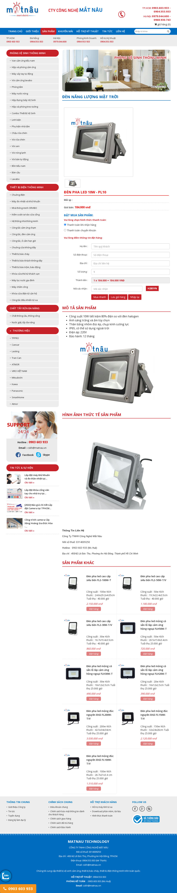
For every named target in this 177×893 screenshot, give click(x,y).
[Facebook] (135, 808)
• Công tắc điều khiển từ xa (24, 300)
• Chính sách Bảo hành (59, 827)
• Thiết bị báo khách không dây (26, 260)
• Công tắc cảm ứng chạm (23, 227)
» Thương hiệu (20, 330)
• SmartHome (17, 397)
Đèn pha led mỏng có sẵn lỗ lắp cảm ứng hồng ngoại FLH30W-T (99, 669)
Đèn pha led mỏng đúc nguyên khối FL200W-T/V (100, 714)
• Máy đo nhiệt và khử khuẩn (25, 201)
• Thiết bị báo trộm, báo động (25, 267)
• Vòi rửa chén (17, 139)
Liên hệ (120, 31)
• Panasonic (16, 390)
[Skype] (149, 808)
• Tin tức (10, 811)
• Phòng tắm (16, 86)
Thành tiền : (82, 280)
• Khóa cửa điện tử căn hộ (23, 293)
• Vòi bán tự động (19, 159)
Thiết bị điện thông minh (26, 187)
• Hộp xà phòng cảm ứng (23, 67)
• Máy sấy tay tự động (21, 73)
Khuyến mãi (65, 31)
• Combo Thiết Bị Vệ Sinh (22, 113)
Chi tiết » (29, 482)
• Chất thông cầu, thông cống (25, 315)
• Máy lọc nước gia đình (22, 280)
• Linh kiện (15, 119)
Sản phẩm (48, 31)
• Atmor (14, 403)
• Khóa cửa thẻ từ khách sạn (25, 273)
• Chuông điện (17, 194)
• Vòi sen (15, 146)
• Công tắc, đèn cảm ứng (22, 234)
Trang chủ (15, 31)
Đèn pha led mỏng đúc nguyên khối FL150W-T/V (154, 714)
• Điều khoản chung (58, 807)
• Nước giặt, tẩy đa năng (22, 322)
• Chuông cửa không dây (23, 247)
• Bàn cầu (15, 172)
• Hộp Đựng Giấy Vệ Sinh (23, 100)
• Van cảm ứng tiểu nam (22, 60)
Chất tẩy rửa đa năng (24, 308)
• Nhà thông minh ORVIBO (23, 207)
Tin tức (107, 31)
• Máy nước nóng (19, 93)
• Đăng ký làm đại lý (16, 820)
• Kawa (14, 384)
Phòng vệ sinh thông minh (27, 53)
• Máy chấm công (19, 286)
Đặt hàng (93, 608)
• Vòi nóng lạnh (18, 152)
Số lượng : (82, 271)
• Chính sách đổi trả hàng (60, 822)
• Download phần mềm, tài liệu (105, 811)
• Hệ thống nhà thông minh (24, 221)
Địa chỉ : (84, 263)
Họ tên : (84, 246)
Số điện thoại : (80, 254)
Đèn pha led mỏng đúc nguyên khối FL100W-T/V (100, 759)
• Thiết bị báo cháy (19, 254)
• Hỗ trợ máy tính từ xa (101, 807)
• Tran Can (15, 357)
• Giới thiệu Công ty (15, 807)
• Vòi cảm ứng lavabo (21, 80)
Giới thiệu (32, 31)
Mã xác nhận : (80, 288)
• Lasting (14, 351)
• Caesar (14, 344)
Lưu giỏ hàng (118, 297)
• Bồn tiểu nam (17, 165)
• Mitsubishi (16, 377)
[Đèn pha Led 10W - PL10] (72, 183)
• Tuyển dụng (13, 815)
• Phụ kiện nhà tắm (20, 126)
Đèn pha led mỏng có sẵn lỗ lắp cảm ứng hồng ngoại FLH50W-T (154, 624)
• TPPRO (14, 338)
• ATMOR (14, 364)
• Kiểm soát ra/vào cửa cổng (25, 214)
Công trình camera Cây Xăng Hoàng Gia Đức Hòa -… (39, 523)
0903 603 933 (20, 888)
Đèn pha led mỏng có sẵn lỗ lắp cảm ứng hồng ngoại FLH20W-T (154, 669)
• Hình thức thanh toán (101, 815)
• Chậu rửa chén (18, 133)
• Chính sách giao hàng (59, 818)
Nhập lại (134, 297)
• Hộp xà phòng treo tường (24, 106)
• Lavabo (15, 179)
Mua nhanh (99, 297)
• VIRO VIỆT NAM (18, 371)
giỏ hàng (164, 24)
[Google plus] (142, 808)
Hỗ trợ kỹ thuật (87, 31)
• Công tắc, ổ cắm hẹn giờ (23, 240)
